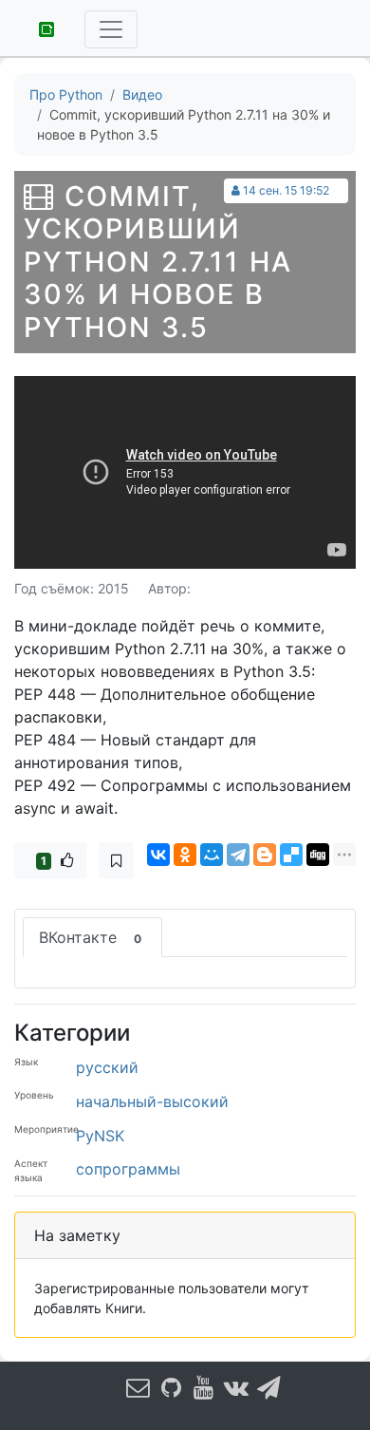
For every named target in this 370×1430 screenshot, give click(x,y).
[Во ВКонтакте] (236, 1387)
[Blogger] (264, 854)
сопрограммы (128, 1168)
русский (107, 1067)
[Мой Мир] (211, 854)
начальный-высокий (152, 1101)
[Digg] (317, 854)
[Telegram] (238, 854)
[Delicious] (291, 854)
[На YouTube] (204, 1387)
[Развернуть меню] (111, 29)
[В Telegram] (269, 1387)
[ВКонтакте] (158, 854)
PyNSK (100, 1135)
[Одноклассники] (185, 854)
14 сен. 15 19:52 (286, 190)
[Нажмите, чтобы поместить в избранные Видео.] (116, 860)
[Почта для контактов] (138, 1387)
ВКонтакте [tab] (90, 937)
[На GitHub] (171, 1387)
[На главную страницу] (40, 27)
